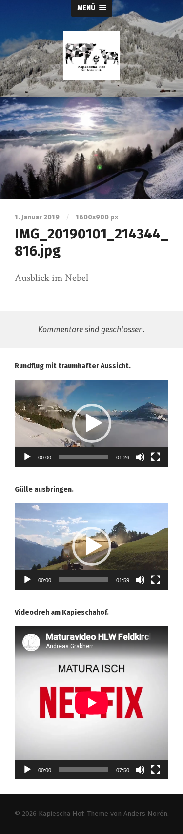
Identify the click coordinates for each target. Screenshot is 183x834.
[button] (91, 423)
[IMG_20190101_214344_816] (91, 148)
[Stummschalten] (140, 457)
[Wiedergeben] (27, 457)
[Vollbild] (156, 457)
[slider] (83, 457)
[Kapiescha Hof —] (92, 55)
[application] (91, 423)
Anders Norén (145, 814)
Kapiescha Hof (61, 814)
